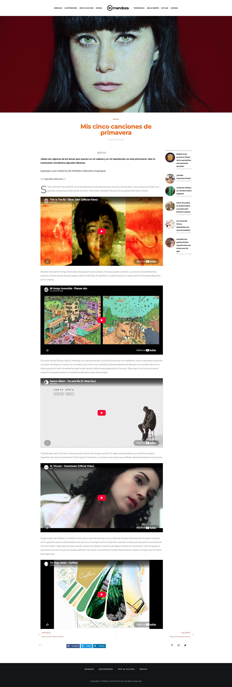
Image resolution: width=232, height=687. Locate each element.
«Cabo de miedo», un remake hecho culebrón (184, 191)
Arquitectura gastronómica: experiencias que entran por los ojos (183, 245)
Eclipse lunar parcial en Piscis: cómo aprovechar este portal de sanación (183, 160)
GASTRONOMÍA (71, 8)
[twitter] (185, 645)
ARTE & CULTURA (87, 8)
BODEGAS (58, 8)
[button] (73, 646)
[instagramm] (179, 645)
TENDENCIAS (139, 8)
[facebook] (172, 645)
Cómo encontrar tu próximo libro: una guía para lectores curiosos (183, 207)
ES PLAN (164, 8)
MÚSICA (99, 8)
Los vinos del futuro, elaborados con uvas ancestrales (183, 225)
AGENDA (174, 8)
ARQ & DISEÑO (153, 8)
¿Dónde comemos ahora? (183, 176)
